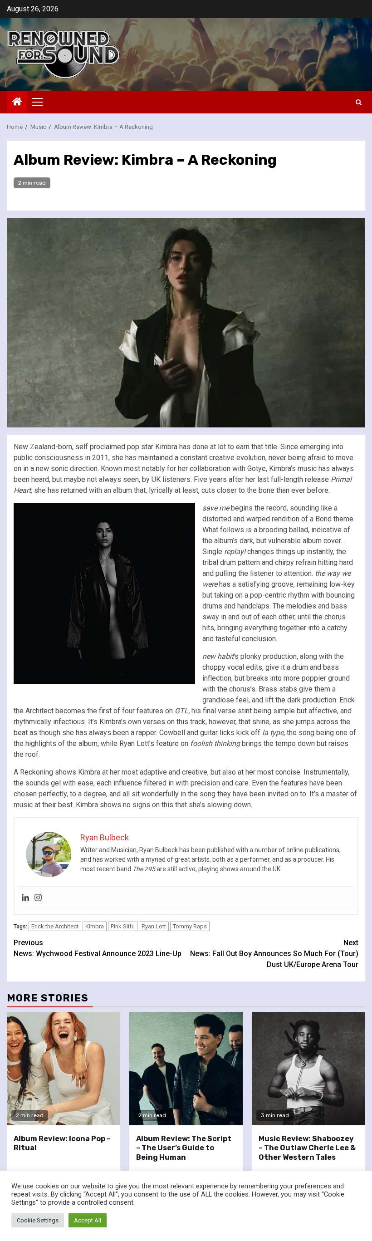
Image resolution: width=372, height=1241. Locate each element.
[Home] (17, 102)
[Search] (358, 102)
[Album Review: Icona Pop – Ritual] (63, 1068)
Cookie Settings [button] (38, 1220)
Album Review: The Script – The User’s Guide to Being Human (183, 1148)
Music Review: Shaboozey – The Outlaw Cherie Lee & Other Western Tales (307, 1148)
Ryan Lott (154, 926)
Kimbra (94, 926)
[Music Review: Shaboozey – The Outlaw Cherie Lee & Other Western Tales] (308, 1068)
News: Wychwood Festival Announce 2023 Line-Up (97, 948)
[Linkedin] (25, 898)
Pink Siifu (123, 926)
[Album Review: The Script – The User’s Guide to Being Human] (186, 1068)
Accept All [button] (87, 1220)
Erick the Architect (54, 926)
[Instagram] (38, 898)
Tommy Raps (190, 926)
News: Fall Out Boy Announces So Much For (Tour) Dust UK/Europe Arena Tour (274, 953)
